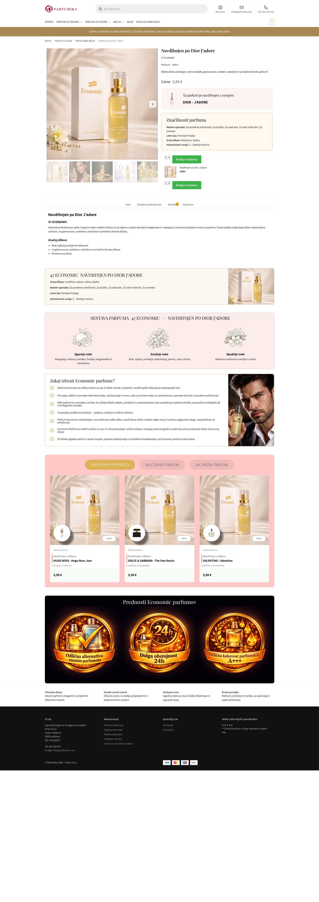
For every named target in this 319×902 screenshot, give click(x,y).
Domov (48, 40)
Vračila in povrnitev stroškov (118, 743)
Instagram (168, 729)
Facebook (168, 725)
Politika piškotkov (113, 734)
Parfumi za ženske (63, 40)
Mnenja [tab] (173, 204)
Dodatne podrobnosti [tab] (149, 204)
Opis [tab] (128, 204)
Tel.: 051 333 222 (266, 11)
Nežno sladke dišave (85, 40)
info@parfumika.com (241, 11)
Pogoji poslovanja (113, 729)
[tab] (110, 465)
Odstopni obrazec (113, 738)
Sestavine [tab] (188, 204)
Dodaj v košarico (186, 159)
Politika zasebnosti (113, 725)
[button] (268, 22)
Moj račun (220, 11)
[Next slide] (152, 104)
